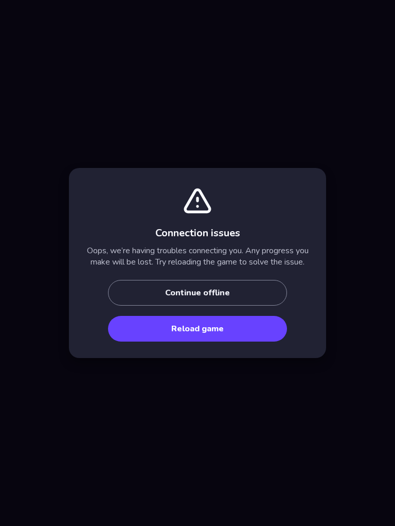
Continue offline (197, 292)
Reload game (197, 328)
